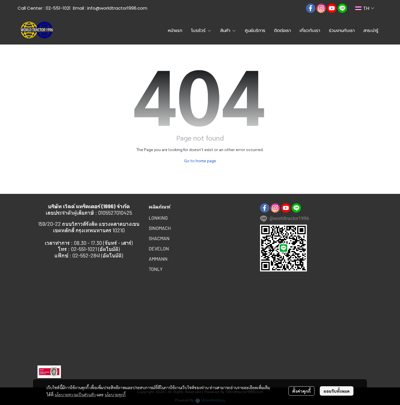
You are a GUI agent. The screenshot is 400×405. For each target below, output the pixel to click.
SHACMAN (159, 238)
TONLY (156, 269)
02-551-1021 (58, 8)
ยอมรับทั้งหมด (337, 391)
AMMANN (158, 259)
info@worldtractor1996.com (117, 8)
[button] (297, 8)
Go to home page (200, 160)
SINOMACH (160, 228)
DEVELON (159, 248)
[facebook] (310, 8)
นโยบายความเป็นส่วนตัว (75, 394)
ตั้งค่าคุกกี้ (301, 391)
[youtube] (331, 8)
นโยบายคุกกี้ (115, 394)
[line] (342, 8)
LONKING (158, 218)
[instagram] (321, 8)
